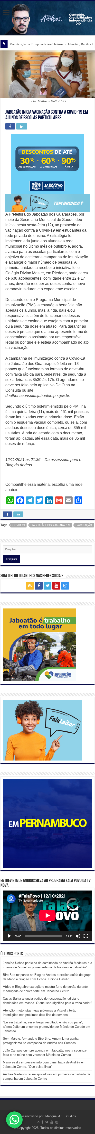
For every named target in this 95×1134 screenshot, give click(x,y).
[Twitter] (47, 586)
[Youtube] (56, 586)
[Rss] (30, 586)
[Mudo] (78, 936)
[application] (47, 916)
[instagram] (65, 586)
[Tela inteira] (85, 936)
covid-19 (18, 525)
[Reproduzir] (9, 936)
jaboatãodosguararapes (51, 525)
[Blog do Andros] (47, 18)
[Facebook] (39, 586)
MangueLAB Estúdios (60, 1116)
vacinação (84, 525)
